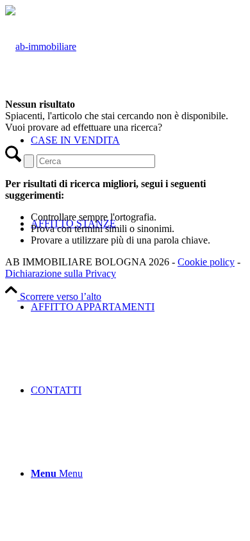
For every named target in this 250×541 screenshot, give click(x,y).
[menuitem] (138, 307)
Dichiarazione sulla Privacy (60, 273)
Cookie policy (206, 261)
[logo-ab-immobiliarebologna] (40, 46)
